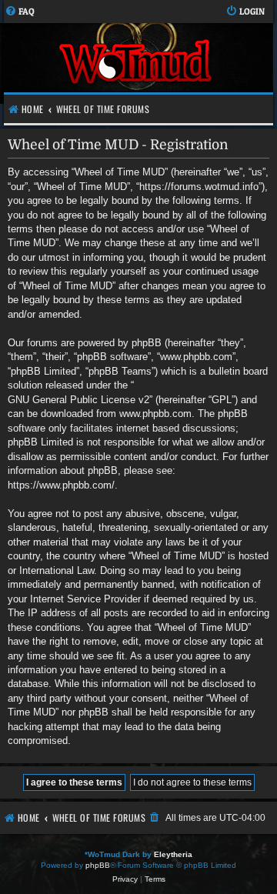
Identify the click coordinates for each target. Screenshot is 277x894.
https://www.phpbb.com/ (61, 485)
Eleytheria (173, 854)
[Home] (136, 63)
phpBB (97, 865)
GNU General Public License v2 (78, 399)
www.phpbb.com (155, 413)
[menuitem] (20, 12)
